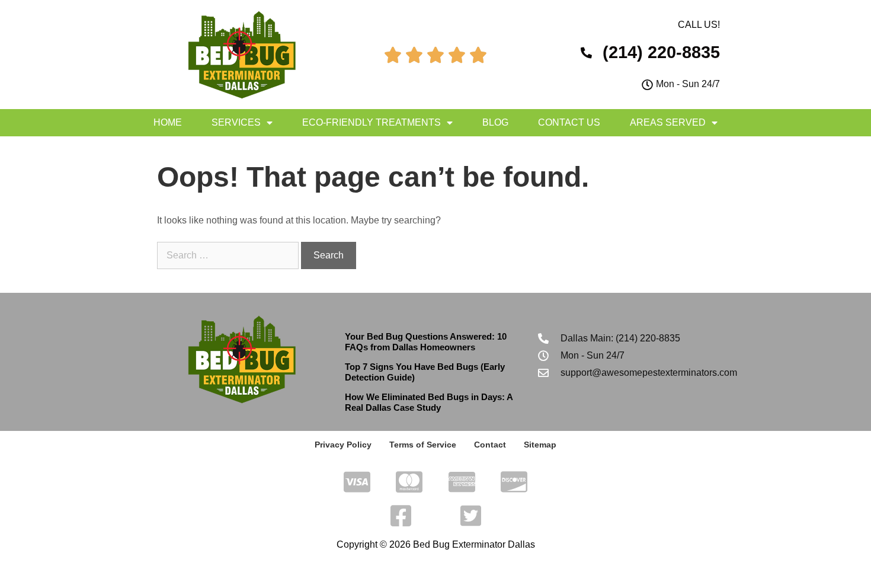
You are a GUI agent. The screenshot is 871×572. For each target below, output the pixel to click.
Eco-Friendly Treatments (371, 122)
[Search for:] (229, 255)
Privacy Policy (343, 444)
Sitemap (540, 444)
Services (236, 122)
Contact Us (569, 122)
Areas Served (668, 122)
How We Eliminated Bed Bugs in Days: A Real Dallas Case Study (429, 402)
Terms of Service (422, 444)
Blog (495, 122)
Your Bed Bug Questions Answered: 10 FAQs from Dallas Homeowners (426, 341)
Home (167, 122)
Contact (490, 444)
